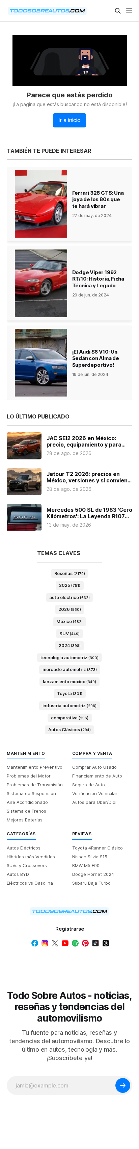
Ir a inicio (69, 120)
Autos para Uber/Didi (94, 802)
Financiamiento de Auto (97, 776)
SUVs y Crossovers (27, 865)
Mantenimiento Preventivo (34, 767)
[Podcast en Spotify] (75, 943)
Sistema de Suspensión (31, 793)
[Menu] (129, 10)
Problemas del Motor (29, 776)
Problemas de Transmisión (35, 784)
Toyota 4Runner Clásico (97, 848)
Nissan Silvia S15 (89, 856)
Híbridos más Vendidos (31, 856)
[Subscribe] (122, 1085)
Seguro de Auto (88, 784)
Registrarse (69, 929)
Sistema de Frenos (26, 811)
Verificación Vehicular (94, 793)
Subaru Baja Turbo (91, 883)
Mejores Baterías (25, 819)
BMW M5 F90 (86, 865)
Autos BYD (18, 874)
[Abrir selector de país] (20, 11)
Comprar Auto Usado (94, 767)
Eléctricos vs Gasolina (30, 883)
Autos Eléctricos (23, 848)
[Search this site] (117, 10)
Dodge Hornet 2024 (93, 874)
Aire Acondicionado (27, 802)
